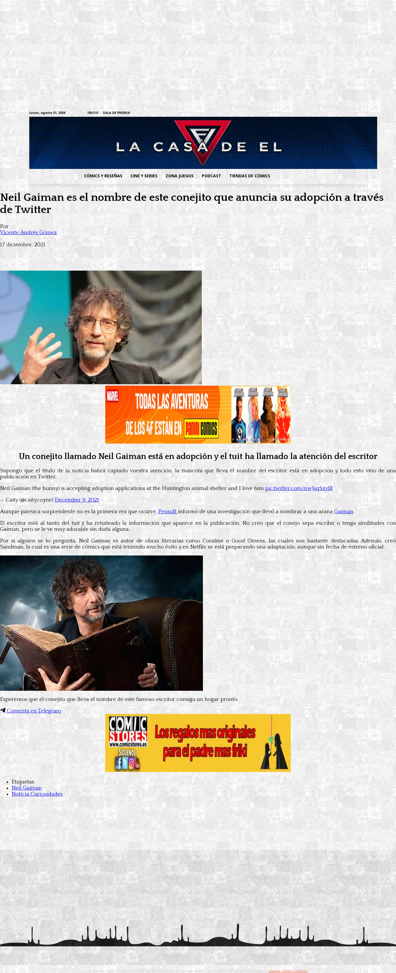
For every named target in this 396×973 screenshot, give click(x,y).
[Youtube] (364, 113)
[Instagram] (319, 113)
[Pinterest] (92, 254)
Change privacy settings (288, 971)
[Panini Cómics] (198, 442)
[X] (355, 113)
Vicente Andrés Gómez (28, 232)
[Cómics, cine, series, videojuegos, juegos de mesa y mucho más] (168, 143)
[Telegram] (346, 113)
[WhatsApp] (71, 254)
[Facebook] (310, 113)
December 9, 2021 (77, 500)
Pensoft (168, 512)
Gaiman (343, 512)
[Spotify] (337, 113)
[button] (321, 176)
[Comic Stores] (198, 770)
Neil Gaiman (27, 788)
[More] (114, 254)
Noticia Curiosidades (37, 794)
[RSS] (328, 113)
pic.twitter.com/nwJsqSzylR (299, 488)
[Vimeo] (295, 113)
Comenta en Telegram (33, 711)
